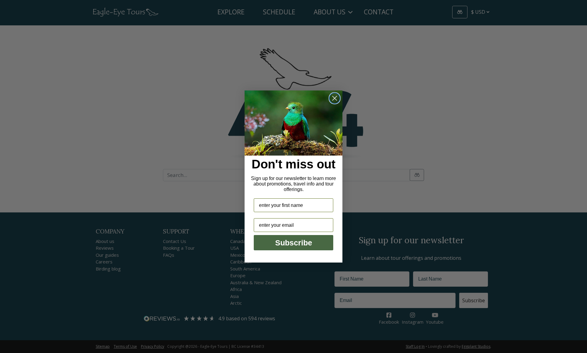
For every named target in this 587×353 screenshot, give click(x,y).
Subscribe (293, 242)
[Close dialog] (334, 98)
